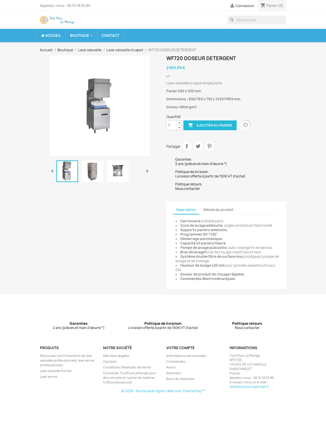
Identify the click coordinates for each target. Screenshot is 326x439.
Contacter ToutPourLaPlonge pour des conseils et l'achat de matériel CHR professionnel (129, 377)
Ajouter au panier (210, 125)
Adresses (173, 373)
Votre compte (180, 347)
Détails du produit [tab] (218, 209)
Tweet (198, 146)
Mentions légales (116, 356)
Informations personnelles (186, 356)
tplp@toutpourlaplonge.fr (249, 386)
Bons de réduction (180, 379)
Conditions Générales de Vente (127, 367)
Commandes (176, 361)
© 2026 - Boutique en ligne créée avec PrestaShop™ (163, 391)
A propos (110, 361)
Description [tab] (186, 209)
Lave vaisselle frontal (55, 371)
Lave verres (48, 376)
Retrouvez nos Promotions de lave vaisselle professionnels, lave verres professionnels (67, 360)
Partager (186, 146)
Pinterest (209, 146)
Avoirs (171, 367)
